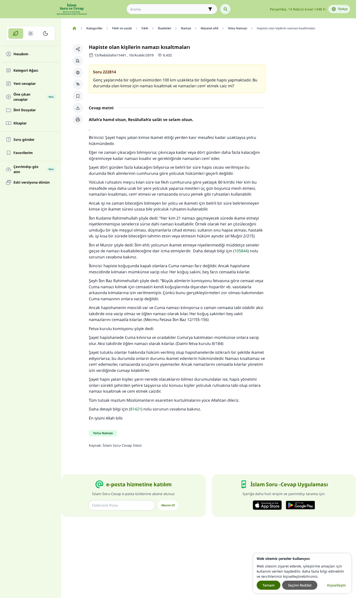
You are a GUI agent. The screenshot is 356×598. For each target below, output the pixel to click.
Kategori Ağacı (25, 70)
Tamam (269, 585)
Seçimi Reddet (299, 585)
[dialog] (302, 573)
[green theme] (15, 33)
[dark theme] (45, 33)
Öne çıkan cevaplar (33, 97)
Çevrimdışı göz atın (33, 169)
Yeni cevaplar (24, 83)
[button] (78, 49)
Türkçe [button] (342, 9)
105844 (241, 251)
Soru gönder (23, 139)
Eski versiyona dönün (31, 182)
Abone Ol (168, 505)
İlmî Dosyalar (24, 110)
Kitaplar (20, 123)
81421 (135, 409)
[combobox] (168, 9)
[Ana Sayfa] (74, 28)
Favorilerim (23, 153)
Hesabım (20, 54)
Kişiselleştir (336, 585)
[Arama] (225, 9)
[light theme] (30, 33)
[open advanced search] (210, 9)
